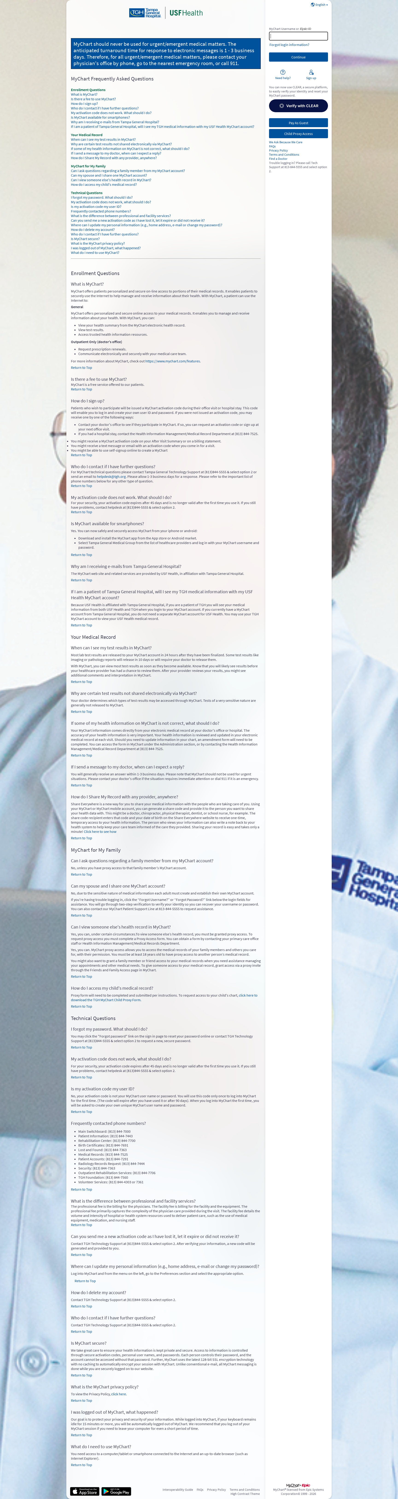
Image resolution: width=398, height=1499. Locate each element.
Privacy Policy (278, 150)
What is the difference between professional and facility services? (121, 215)
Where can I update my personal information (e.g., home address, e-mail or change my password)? (146, 225)
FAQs (272, 146)
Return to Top (81, 367)
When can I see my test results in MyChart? (103, 139)
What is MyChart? (84, 94)
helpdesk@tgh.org (111, 476)
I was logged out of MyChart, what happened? (106, 248)
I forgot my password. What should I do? (102, 197)
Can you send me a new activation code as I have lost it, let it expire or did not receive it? (138, 220)
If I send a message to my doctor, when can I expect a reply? (116, 153)
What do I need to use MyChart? (95, 252)
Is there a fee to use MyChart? (93, 99)
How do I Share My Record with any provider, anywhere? (114, 157)
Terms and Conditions (284, 154)
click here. (119, 1394)
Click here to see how (100, 831)
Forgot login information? (289, 44)
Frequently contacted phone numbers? (101, 211)
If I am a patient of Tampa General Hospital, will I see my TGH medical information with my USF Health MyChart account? (162, 126)
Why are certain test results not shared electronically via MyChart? (121, 144)
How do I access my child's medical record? (104, 184)
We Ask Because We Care (285, 142)
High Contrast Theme (245, 1494)
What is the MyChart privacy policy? (98, 243)
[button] (298, 105)
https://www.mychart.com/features (172, 361)
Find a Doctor (278, 159)
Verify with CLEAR (302, 105)
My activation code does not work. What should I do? (111, 112)
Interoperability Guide (178, 1490)
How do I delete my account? (93, 229)
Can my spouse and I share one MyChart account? (109, 175)
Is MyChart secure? (85, 238)
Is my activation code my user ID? (96, 206)
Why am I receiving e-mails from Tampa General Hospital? (115, 122)
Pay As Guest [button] (298, 122)
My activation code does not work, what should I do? (111, 202)
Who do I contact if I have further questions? (105, 108)
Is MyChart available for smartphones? (100, 117)
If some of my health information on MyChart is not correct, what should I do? (130, 148)
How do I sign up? (84, 103)
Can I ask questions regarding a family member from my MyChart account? (128, 170)
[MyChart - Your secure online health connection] (165, 13)
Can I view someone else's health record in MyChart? (111, 180)
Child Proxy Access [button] (298, 133)
